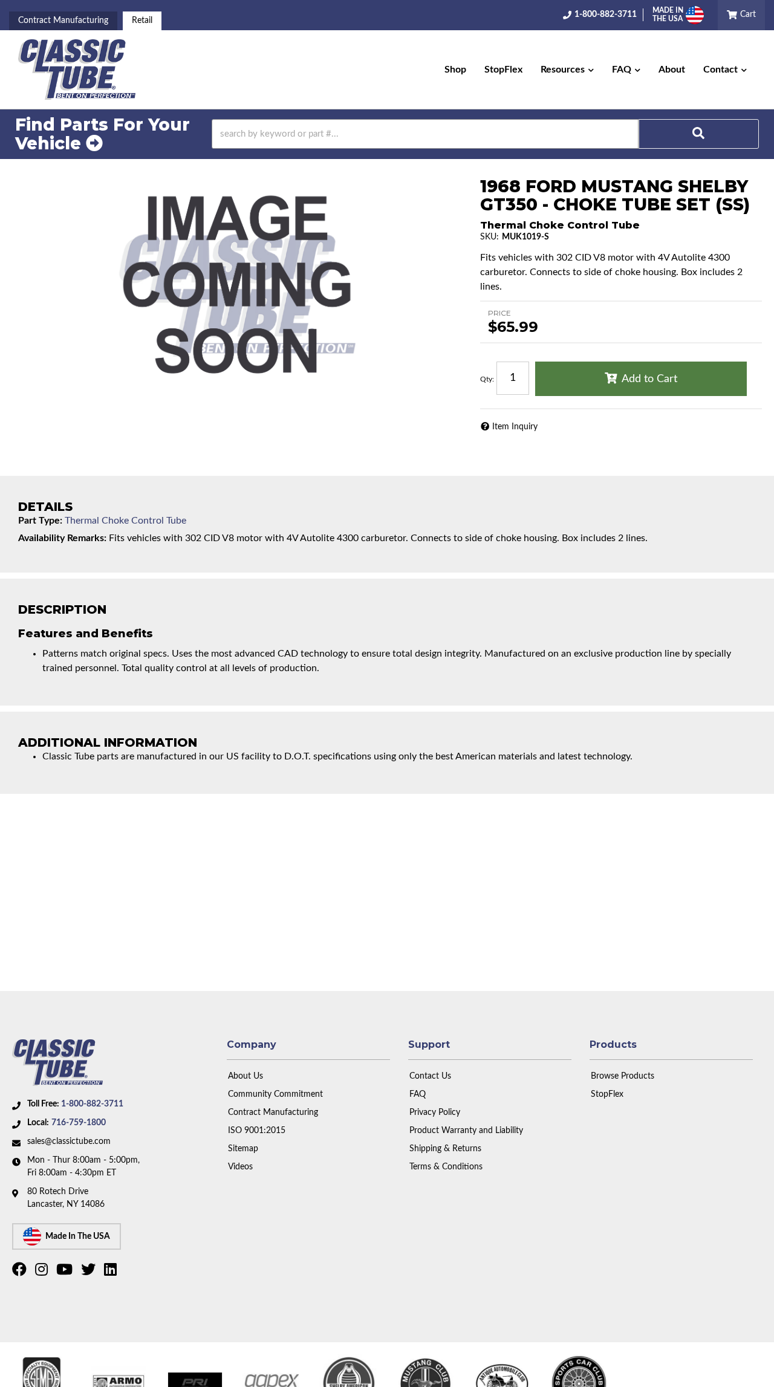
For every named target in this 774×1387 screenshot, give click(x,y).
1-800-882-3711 (92, 1104)
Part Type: (40, 520)
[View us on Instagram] (43, 1272)
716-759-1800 (78, 1123)
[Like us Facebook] (21, 1272)
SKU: (489, 237)
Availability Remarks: (62, 538)
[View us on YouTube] (66, 1272)
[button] (567, 69)
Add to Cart (649, 379)
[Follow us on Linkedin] (112, 1272)
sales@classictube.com (69, 1141)
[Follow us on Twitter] (90, 1272)
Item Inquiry (515, 427)
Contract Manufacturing (63, 20)
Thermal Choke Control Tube (125, 520)
